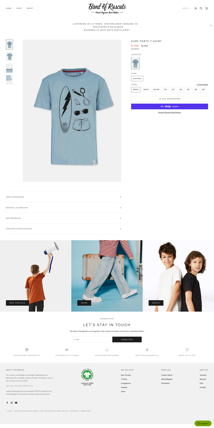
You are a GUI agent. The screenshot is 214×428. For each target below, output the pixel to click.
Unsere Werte (166, 375)
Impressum (86, 411)
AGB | (42, 411)
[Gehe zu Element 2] (9, 56)
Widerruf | (75, 411)
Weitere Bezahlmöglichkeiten (169, 112)
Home (9, 8)
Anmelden (127, 339)
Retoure (203, 379)
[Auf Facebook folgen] (7, 402)
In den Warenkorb (169, 99)
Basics (156, 303)
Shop (19, 8)
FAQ (201, 383)
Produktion (165, 383)
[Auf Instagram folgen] (11, 402)
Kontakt (203, 387)
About (30, 8)
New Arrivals (17, 303)
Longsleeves (126, 383)
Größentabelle (202, 84)
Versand (203, 375)
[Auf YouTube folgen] (16, 402)
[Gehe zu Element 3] (9, 68)
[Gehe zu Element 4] (9, 80)
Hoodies (124, 387)
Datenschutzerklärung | (57, 411)
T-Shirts (124, 379)
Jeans (84, 303)
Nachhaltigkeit (166, 379)
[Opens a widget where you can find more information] (203, 424)
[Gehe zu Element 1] (9, 44)
